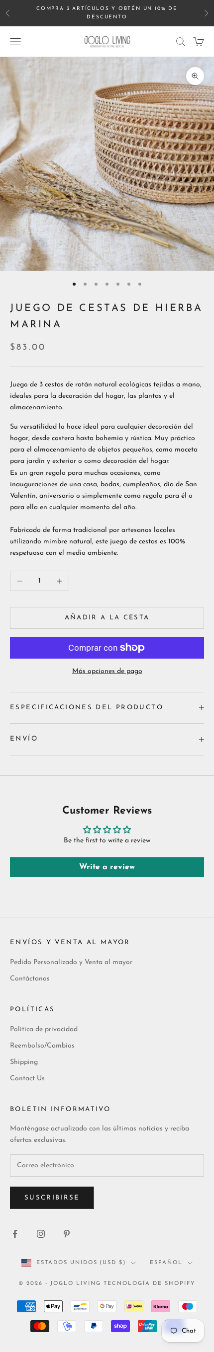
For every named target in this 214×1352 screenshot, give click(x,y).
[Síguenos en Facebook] (15, 1234)
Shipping (24, 1062)
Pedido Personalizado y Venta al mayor (71, 962)
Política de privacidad (44, 1029)
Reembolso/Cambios (42, 1046)
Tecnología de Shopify (150, 1283)
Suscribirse (52, 1198)
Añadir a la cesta (107, 617)
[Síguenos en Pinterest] (67, 1234)
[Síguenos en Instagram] (41, 1234)
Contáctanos (30, 978)
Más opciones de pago (107, 671)
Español (166, 1263)
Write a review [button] (107, 867)
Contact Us (27, 1078)
